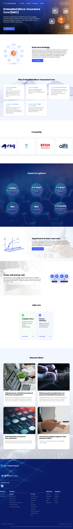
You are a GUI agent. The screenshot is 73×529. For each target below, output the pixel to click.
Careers (56, 500)
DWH (32, 515)
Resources (35, 3)
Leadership (56, 496)
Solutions (28, 3)
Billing (32, 502)
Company (42, 3)
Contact (56, 502)
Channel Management (35, 511)
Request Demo (9, 28)
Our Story (56, 494)
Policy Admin (33, 498)
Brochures (48, 494)
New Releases (3, 496)
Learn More (25, 336)
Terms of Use (69, 523)
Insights (47, 498)
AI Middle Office (34, 513)
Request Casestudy (37, 248)
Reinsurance (33, 504)
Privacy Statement (62, 523)
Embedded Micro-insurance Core (16, 502)
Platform (22, 3)
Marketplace (48, 502)
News (47, 500)
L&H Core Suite (12, 498)
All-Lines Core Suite (13, 504)
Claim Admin (33, 500)
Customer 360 (34, 506)
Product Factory (34, 496)
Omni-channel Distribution (14, 506)
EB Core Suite (12, 500)
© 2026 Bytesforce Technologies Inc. (7, 523)
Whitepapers (48, 496)
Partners (56, 498)
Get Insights (37, 60)
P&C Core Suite (12, 496)
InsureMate (2, 494)
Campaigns (33, 509)
